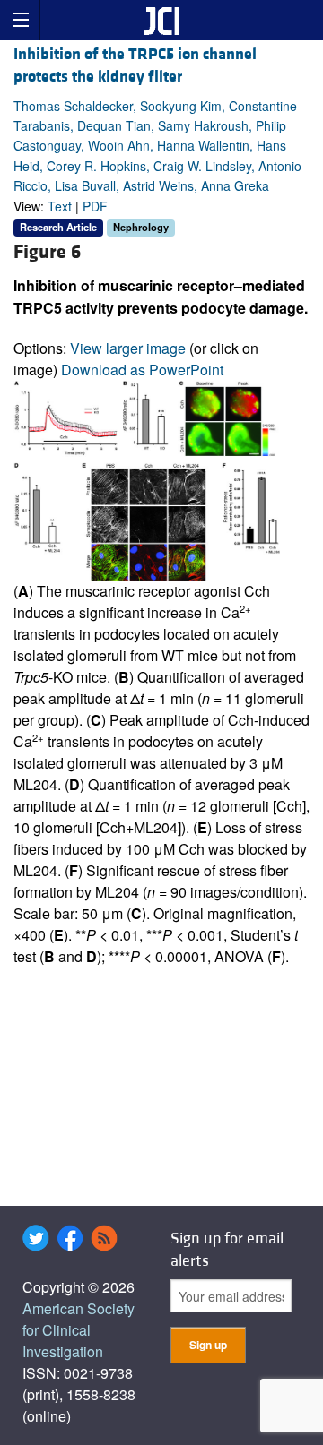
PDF (95, 206)
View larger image (128, 348)
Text (60, 206)
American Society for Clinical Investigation (78, 1330)
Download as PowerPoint (142, 369)
